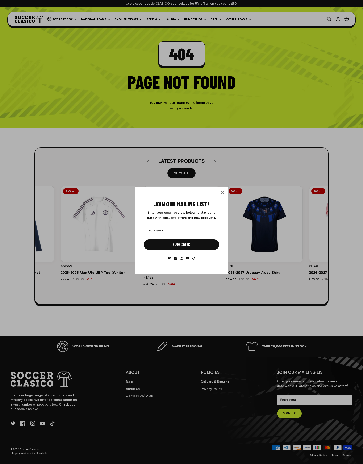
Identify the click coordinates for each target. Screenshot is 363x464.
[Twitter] (169, 258)
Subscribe (181, 244)
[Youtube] (187, 258)
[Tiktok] (193, 258)
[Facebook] (175, 258)
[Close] (222, 192)
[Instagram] (181, 258)
